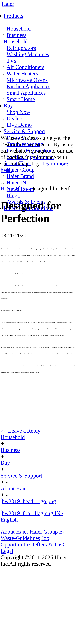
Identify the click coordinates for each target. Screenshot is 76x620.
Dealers (15, 118)
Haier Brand (20, 176)
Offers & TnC (48, 544)
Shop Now (18, 112)
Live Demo (19, 125)
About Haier (14, 488)
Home (7, 188)
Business (16, 35)
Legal (7, 551)
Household (19, 28)
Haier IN (16, 182)
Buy (5, 463)
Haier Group (21, 170)
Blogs (13, 195)
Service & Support (21, 475)
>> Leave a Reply (20, 431)
